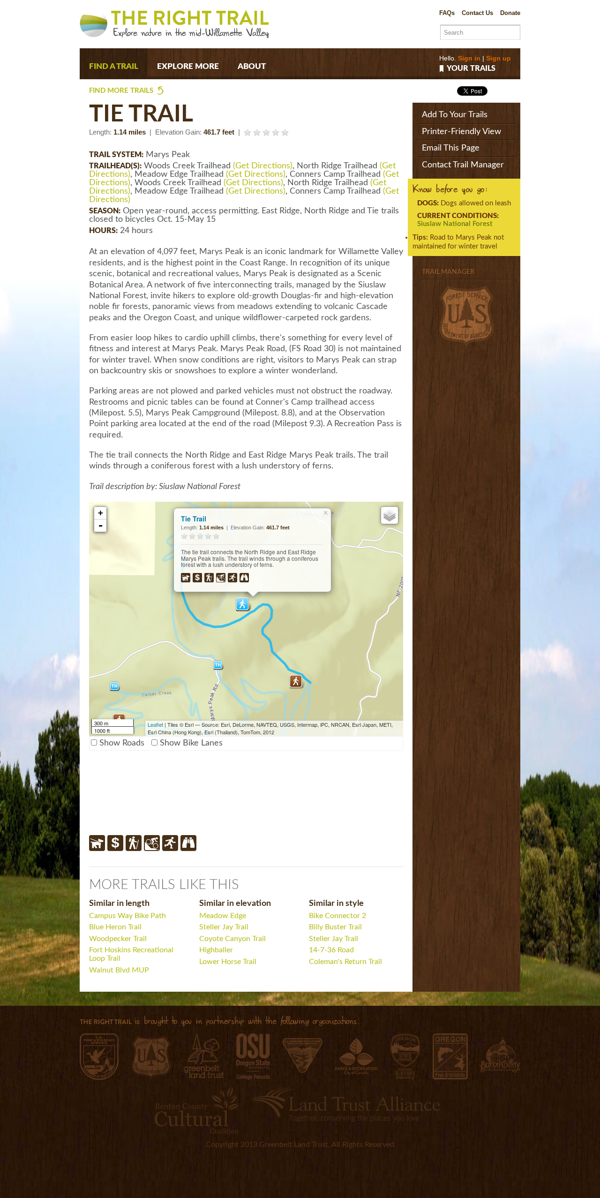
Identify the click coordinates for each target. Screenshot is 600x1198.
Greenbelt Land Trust (204, 1055)
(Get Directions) (262, 166)
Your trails (471, 68)
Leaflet (155, 724)
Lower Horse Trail (227, 961)
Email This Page (451, 148)
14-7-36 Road (331, 950)
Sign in (469, 58)
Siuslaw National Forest (455, 223)
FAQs (447, 12)
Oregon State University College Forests (253, 1056)
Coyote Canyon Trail (232, 938)
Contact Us (477, 12)
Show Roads (121, 743)
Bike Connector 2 (337, 915)
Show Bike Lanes (191, 743)
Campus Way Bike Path (127, 915)
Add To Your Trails (455, 115)
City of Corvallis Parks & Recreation (356, 1056)
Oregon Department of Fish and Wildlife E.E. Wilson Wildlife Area (450, 1056)
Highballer (216, 950)
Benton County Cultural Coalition (197, 1110)
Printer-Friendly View (461, 132)
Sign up (498, 58)
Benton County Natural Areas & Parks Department (500, 1054)
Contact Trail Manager (463, 165)
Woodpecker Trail (118, 938)
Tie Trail (193, 518)
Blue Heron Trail (115, 927)
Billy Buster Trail (335, 927)
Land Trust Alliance (346, 1104)
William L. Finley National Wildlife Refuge (99, 1056)
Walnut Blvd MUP (119, 970)
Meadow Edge (222, 915)
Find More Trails (121, 90)
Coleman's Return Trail (345, 961)
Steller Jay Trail (223, 927)
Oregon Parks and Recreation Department (405, 1056)
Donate (510, 12)
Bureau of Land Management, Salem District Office (302, 1055)
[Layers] (389, 515)
